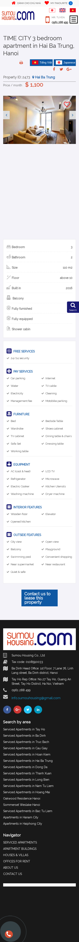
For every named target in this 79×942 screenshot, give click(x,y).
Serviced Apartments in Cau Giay (25, 748)
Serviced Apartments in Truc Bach (26, 742)
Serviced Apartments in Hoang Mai (26, 792)
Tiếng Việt (46, 62)
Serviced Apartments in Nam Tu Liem (28, 786)
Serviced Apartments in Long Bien (26, 779)
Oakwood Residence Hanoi (21, 798)
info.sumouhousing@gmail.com (36, 698)
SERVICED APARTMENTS (20, 842)
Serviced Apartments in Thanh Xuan (27, 773)
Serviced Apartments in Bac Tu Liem (27, 811)
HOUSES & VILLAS (15, 855)
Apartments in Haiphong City (22, 823)
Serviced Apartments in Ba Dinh (24, 735)
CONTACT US (12, 874)
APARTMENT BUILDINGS (19, 848)
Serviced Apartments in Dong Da (25, 767)
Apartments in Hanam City (20, 817)
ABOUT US (10, 867)
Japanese (69, 62)
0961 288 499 (60, 22)
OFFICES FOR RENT (16, 861)
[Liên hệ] (8, 936)
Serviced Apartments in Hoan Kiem (26, 754)
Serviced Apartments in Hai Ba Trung (28, 760)
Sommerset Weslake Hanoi (21, 804)
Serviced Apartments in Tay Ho (24, 729)
